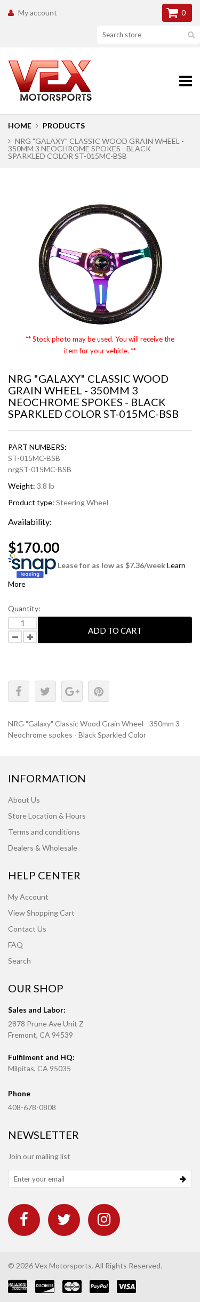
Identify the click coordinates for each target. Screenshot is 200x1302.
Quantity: (24, 608)
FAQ (15, 944)
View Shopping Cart (41, 912)
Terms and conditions (44, 831)
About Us (24, 799)
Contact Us (27, 928)
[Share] (18, 691)
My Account (28, 896)
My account (37, 12)
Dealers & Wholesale (42, 847)
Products (64, 125)
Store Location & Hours (47, 815)
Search (19, 960)
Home (19, 125)
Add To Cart (115, 630)
